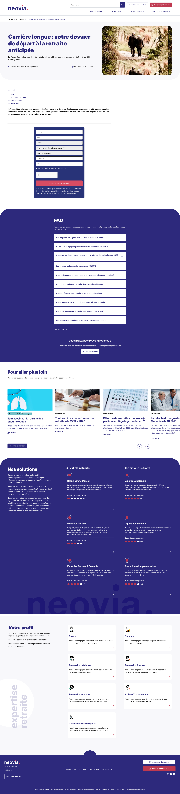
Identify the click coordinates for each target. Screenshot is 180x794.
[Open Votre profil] (123, 11)
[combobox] (95, 5)
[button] (139, 446)
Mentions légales (70, 789)
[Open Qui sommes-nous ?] (169, 11)
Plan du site (120, 789)
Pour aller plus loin (18, 97)
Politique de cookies (108, 789)
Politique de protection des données (89, 789)
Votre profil (15, 103)
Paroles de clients (108, 769)
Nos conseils (20, 19)
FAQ (12, 94)
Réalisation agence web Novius (135, 789)
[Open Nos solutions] (103, 11)
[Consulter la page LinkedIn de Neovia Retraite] (174, 774)
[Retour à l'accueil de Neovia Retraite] (18, 7)
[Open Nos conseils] (144, 11)
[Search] (122, 5)
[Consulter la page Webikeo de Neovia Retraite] (167, 774)
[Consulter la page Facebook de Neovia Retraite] (171, 774)
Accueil (10, 19)
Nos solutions (16, 100)
